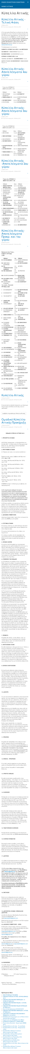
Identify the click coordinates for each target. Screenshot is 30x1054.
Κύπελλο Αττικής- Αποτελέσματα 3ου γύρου (14, 111)
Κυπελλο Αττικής (13, 395)
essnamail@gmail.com (7, 934)
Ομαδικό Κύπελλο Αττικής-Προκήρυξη (14, 420)
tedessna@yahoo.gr (9, 871)
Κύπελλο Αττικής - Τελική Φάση (13, 20)
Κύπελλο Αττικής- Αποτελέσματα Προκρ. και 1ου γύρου (13, 235)
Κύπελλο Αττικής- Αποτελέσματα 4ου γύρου (14, 72)
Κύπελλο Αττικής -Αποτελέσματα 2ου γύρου (15, 163)
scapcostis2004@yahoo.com (11, 918)
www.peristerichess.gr (7, 44)
